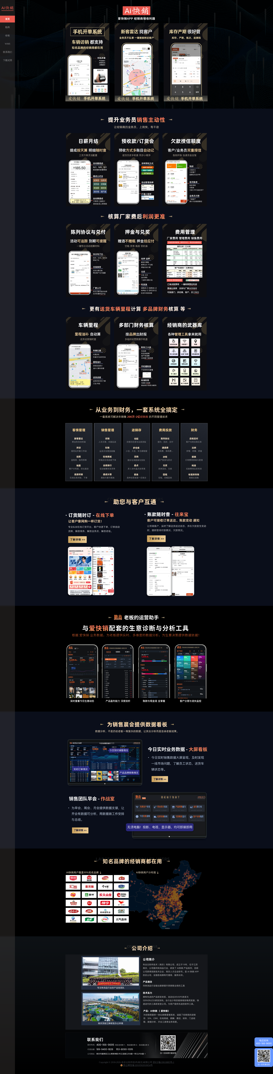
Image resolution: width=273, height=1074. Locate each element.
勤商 (7, 27)
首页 (7, 19)
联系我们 (7, 52)
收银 (7, 35)
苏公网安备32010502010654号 (138, 1065)
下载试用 (7, 60)
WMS (7, 44)
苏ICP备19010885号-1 (163, 1062)
